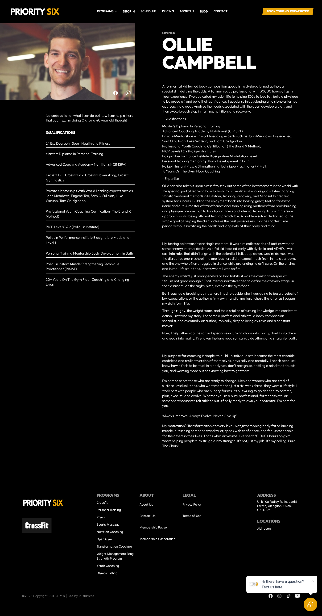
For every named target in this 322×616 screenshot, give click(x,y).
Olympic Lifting (107, 573)
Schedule (148, 11)
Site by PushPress (81, 596)
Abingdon (264, 528)
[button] (107, 11)
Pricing (168, 11)
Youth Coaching (108, 566)
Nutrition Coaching (110, 532)
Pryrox (101, 517)
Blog (204, 11)
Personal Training (109, 510)
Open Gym (104, 539)
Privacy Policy (191, 504)
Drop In (129, 11)
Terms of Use (192, 516)
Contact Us (147, 516)
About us (187, 11)
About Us (146, 504)
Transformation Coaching (114, 546)
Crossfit (102, 502)
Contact (220, 11)
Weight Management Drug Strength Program (115, 556)
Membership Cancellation (157, 539)
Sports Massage (108, 524)
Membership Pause (153, 527)
